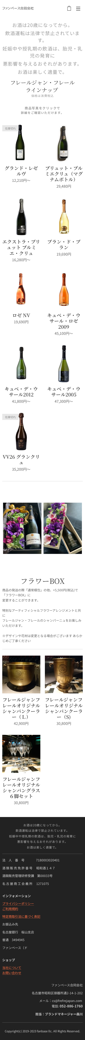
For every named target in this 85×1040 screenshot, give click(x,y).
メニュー (78, 8)
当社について (11, 967)
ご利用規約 (10, 908)
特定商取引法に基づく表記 (21, 916)
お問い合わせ (11, 973)
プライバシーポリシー (18, 903)
